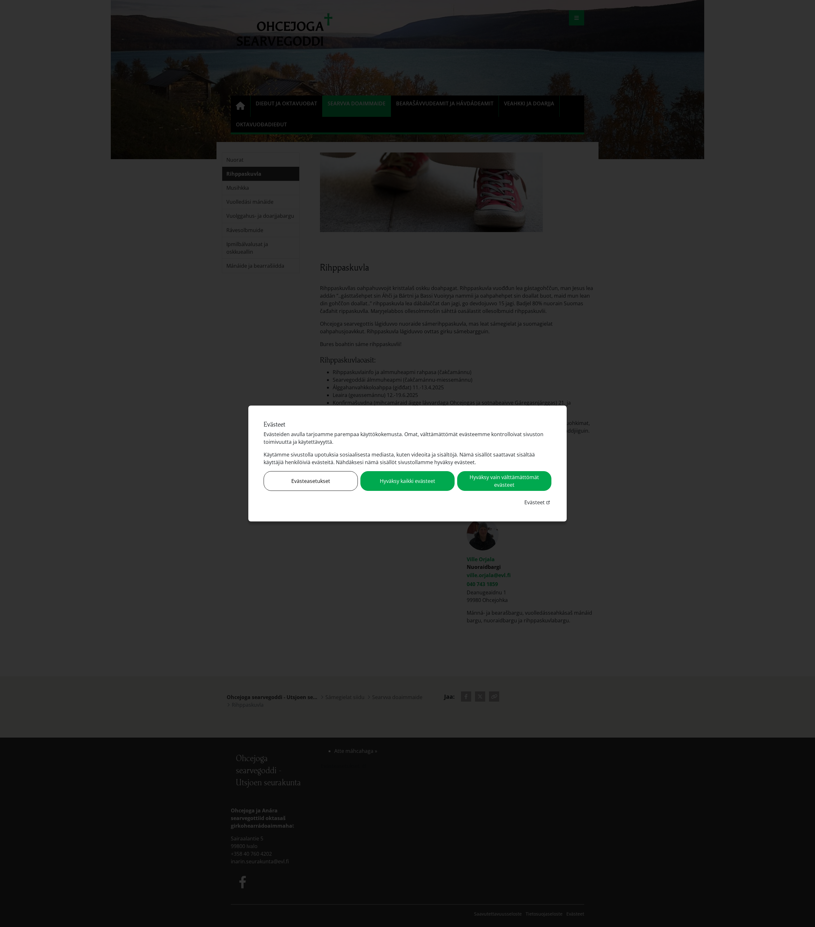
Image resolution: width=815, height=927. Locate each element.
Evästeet (537, 502)
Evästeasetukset (310, 481)
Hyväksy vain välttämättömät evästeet (504, 481)
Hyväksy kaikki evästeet (407, 481)
